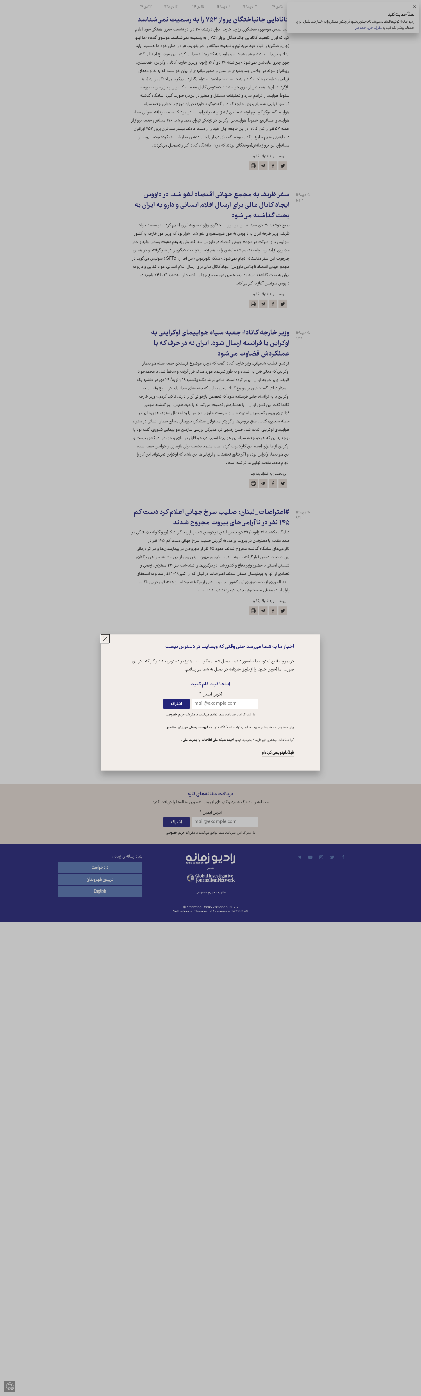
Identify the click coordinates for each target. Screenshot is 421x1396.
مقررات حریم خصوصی (180, 715)
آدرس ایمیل (210, 695)
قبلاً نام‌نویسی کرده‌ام (278, 752)
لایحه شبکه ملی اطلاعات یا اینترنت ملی (208, 740)
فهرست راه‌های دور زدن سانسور (187, 728)
